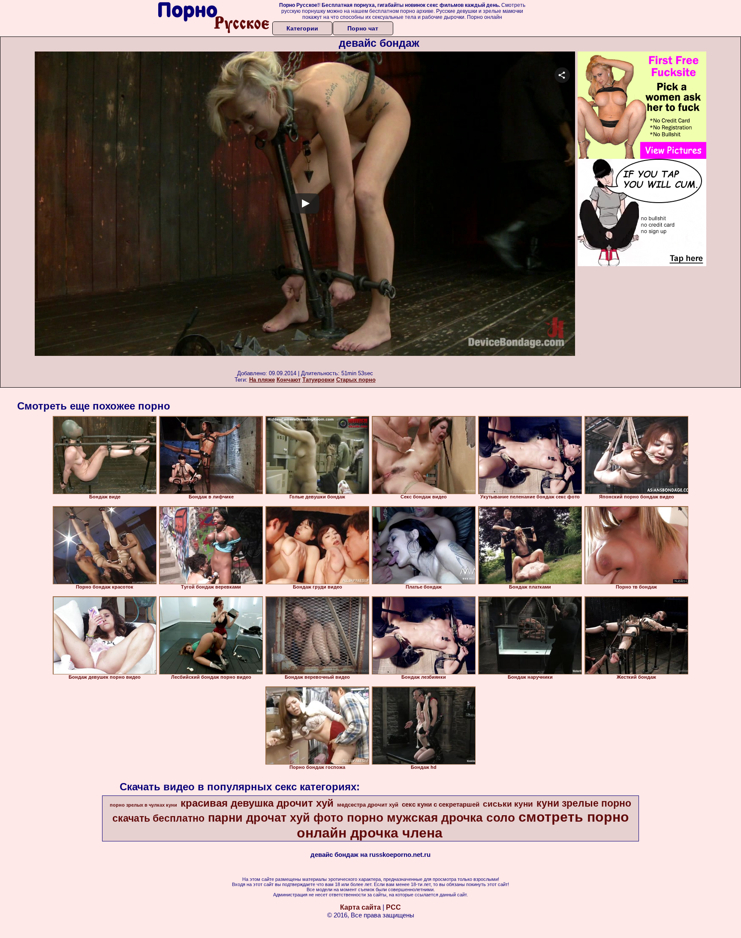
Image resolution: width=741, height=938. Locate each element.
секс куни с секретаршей (440, 804)
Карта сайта (360, 907)
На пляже (262, 379)
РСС (393, 907)
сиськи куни (508, 803)
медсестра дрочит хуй (367, 804)
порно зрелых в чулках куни (143, 804)
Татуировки (318, 379)
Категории (302, 28)
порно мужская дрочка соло (431, 817)
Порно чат (362, 28)
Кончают (289, 379)
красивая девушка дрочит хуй (257, 803)
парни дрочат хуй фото (275, 817)
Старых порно (356, 379)
